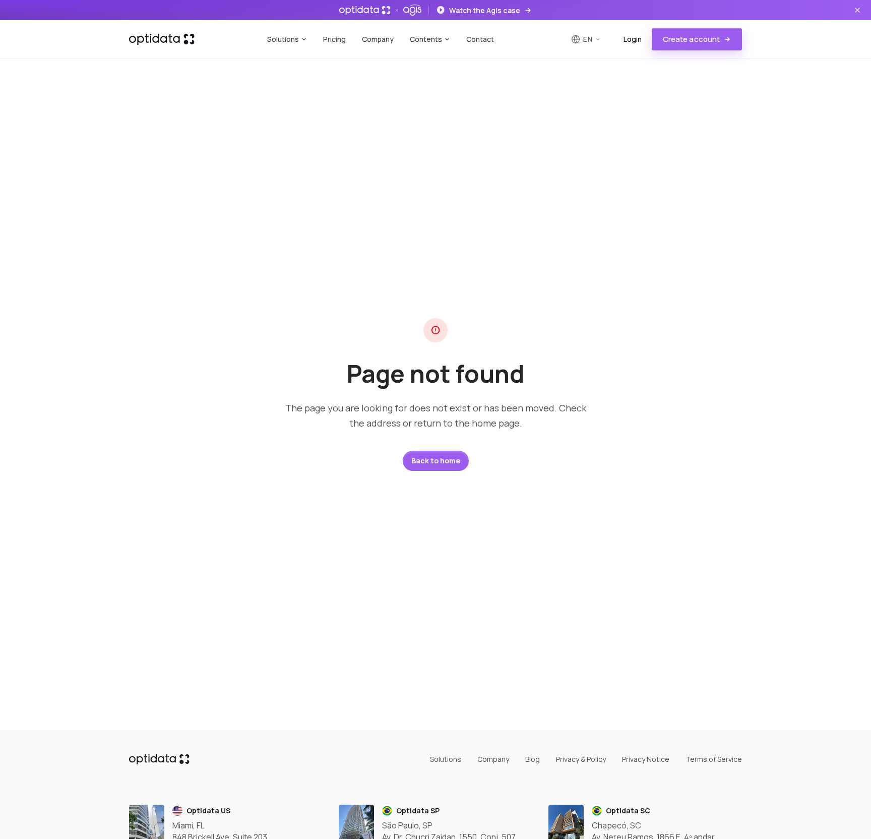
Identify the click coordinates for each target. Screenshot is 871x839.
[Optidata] (162, 39)
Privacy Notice (645, 759)
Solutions (283, 39)
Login (633, 39)
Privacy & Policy (581, 759)
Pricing (334, 39)
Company (378, 39)
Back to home (435, 460)
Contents (426, 39)
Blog (532, 759)
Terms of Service (714, 759)
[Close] (857, 10)
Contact (480, 39)
